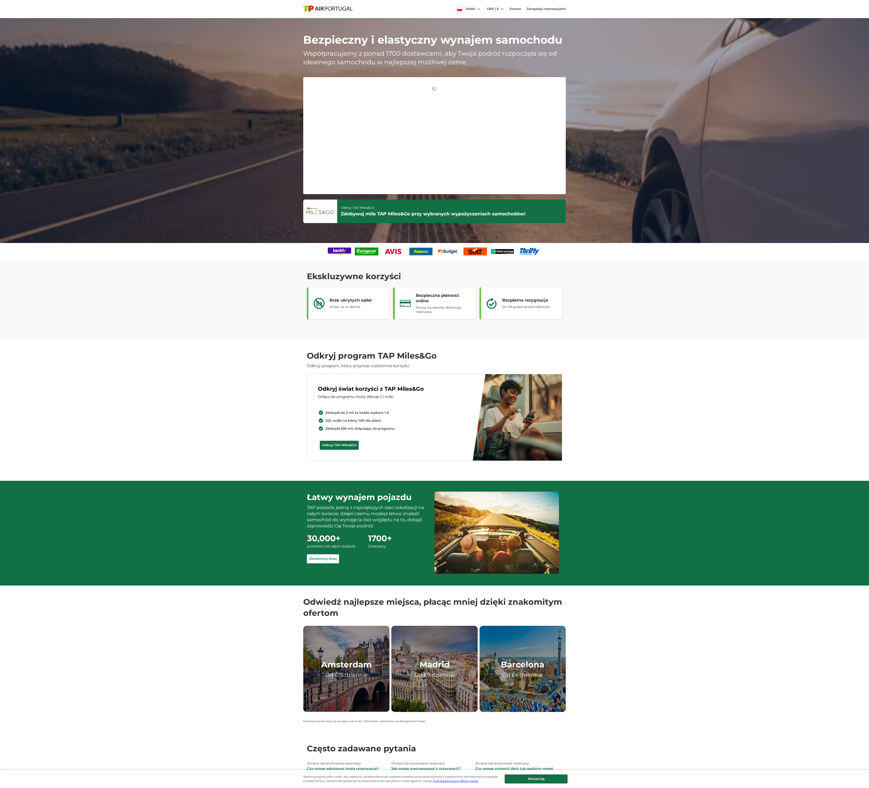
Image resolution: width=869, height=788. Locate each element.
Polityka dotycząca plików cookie (455, 781)
